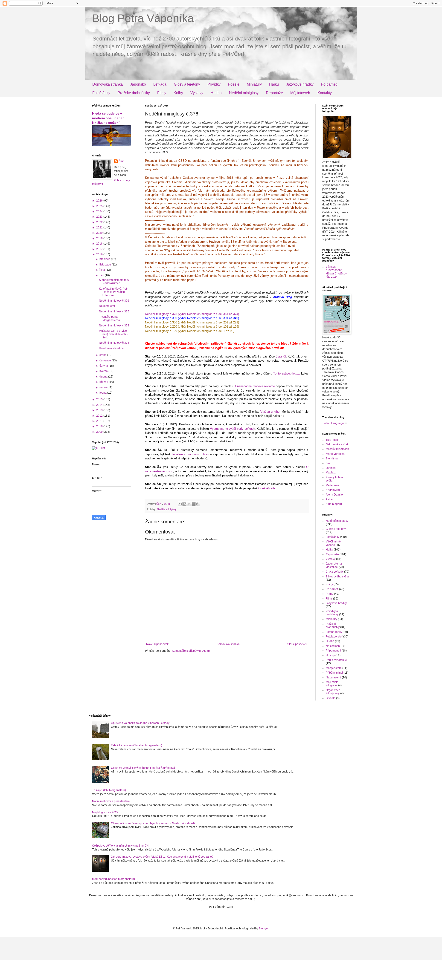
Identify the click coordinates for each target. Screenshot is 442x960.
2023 (99, 216)
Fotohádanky (334, 632)
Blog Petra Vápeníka (143, 18)
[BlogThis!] (184, 504)
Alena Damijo (334, 494)
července (105, 360)
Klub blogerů (334, 504)
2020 (99, 232)
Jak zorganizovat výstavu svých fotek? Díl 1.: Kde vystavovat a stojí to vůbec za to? (162, 856)
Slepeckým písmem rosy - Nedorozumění (115, 281)
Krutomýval (333, 490)
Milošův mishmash (337, 449)
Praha (329, 593)
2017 (99, 249)
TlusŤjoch (332, 439)
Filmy (161, 93)
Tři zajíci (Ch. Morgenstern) (109, 790)
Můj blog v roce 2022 (105, 812)
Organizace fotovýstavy (333, 692)
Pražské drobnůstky (134, 93)
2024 (99, 211)
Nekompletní (107, 306)
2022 (99, 222)
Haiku (274, 84)
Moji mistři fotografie (332, 683)
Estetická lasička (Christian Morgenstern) (136, 745)
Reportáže (274, 93)
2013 (99, 410)
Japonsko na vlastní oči (334, 565)
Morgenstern (334, 668)
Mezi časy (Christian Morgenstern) (113, 879)
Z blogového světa (337, 576)
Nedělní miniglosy (244, 93)
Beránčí (281, 356)
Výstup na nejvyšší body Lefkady (232, 428)
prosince (105, 259)
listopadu (105, 264)
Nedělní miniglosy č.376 (114, 300)
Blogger (263, 928)
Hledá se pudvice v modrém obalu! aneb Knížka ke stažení (108, 118)
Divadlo (330, 698)
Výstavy (196, 93)
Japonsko (138, 84)
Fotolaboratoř (334, 636)
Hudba (216, 93)
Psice (329, 499)
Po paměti (329, 84)
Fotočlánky (101, 93)
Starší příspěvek (297, 644)
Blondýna (332, 458)
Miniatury (254, 84)
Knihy (178, 93)
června (104, 365)
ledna (103, 392)
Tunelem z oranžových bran (190, 454)
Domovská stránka (107, 84)
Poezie (233, 84)
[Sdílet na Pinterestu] (197, 504)
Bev (328, 463)
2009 (99, 431)
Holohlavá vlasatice (111, 348)
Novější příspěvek (157, 644)
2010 (99, 426)
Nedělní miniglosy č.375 (114, 311)
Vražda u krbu (269, 411)
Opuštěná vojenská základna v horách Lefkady (140, 723)
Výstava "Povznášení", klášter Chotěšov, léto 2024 (336, 271)
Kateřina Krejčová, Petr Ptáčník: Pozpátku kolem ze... (113, 292)
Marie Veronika (335, 453)
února (103, 387)
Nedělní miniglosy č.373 (114, 342)
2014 (99, 404)
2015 (99, 399)
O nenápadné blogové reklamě (254, 386)
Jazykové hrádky (300, 84)
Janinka (331, 468)
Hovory (330, 655)
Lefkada (159, 84)
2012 (99, 415)
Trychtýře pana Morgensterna (109, 318)
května (103, 371)
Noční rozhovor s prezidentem (111, 801)
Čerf (121, 161)
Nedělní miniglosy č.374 (114, 325)
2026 (99, 200)
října (102, 269)
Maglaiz (331, 472)
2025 (99, 206)
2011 (99, 421)
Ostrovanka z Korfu (337, 444)
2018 (99, 243)
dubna (103, 376)
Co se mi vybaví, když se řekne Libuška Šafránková (143, 768)
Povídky (214, 84)
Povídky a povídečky (332, 613)
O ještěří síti (266, 488)
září (102, 275)
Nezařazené (333, 677)
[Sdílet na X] (189, 504)
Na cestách (333, 646)
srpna (103, 355)
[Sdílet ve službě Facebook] (193, 504)
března (104, 381)
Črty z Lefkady (334, 571)
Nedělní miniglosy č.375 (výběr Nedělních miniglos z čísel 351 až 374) (192, 314)
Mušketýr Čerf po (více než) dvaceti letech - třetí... (113, 334)
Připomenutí (333, 650)
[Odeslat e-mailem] (180, 504)
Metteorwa (332, 485)
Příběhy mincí (334, 672)
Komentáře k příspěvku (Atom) (191, 650)
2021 (99, 227)
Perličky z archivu (337, 660)
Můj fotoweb (300, 93)
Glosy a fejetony (187, 84)
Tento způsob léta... (286, 373)
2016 (99, 254)
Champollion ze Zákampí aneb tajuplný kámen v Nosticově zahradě (153, 823)
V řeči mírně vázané (333, 543)
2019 (99, 238)
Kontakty (324, 93)
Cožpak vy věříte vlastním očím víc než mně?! (120, 845)
